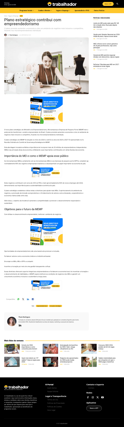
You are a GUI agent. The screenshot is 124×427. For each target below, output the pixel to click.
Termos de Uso (52, 400)
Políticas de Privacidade (56, 403)
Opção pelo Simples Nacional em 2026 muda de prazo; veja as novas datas (106, 35)
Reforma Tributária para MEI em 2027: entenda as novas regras (106, 65)
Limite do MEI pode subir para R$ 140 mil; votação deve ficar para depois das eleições (106, 25)
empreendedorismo (42, 306)
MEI (21, 16)
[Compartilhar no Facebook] (33, 299)
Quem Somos (52, 388)
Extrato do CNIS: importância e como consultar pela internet (29, 347)
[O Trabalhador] (62, 4)
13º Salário (24, 364)
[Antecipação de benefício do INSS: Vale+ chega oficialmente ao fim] (50, 349)
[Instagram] (92, 397)
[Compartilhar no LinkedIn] (28, 299)
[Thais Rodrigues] (6, 35)
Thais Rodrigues (14, 35)
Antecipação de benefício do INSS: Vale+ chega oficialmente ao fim (69, 347)
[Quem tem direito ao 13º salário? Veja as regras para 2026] (12, 362)
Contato (91, 388)
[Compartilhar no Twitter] (23, 299)
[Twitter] (97, 397)
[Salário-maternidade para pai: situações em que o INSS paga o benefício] (89, 362)
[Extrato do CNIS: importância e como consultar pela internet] (12, 349)
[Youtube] (102, 397)
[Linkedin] (20, 325)
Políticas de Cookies (54, 407)
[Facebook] (87, 397)
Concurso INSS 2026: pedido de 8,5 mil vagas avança (106, 347)
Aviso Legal (51, 410)
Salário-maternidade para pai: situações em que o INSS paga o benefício (107, 360)
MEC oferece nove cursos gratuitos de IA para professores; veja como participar (105, 45)
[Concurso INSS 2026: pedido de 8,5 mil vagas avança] (89, 349)
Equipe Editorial (52, 391)
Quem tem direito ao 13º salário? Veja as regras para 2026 (31, 360)
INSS (23, 351)
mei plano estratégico (55, 306)
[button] (117, 4)
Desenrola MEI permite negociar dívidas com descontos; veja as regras (106, 56)
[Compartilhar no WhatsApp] (18, 299)
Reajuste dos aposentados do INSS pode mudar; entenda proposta (69, 360)
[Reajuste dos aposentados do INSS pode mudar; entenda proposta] (50, 362)
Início (5, 16)
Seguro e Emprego (13, 16)
